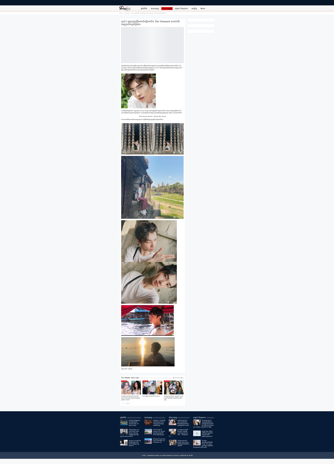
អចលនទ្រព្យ (155, 8)
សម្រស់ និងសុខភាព (181, 8)
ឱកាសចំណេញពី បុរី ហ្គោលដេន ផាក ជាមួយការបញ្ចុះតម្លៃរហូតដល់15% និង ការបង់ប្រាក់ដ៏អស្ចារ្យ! (159, 432)
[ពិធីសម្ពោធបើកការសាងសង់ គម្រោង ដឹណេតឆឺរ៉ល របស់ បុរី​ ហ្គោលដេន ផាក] (148, 441)
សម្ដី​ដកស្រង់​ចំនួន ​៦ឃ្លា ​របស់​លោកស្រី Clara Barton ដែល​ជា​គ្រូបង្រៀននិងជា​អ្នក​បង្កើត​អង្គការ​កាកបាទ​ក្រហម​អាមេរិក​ (129, 433)
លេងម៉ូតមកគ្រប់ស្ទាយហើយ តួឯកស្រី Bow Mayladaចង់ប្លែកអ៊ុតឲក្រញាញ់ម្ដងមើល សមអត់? (183, 422)
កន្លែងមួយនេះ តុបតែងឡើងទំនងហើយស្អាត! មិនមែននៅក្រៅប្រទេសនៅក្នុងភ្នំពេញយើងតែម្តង (159, 422)
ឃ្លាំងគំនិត (144, 8)
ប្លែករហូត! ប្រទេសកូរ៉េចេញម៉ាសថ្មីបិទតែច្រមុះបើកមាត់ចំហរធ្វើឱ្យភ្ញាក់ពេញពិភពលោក (135, 443)
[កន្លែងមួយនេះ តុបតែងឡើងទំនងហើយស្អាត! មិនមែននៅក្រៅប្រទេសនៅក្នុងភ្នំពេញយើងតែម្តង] (148, 422)
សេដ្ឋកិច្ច (194, 8)
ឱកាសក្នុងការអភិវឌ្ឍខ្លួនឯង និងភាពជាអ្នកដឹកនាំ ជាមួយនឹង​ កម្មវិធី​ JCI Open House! (134, 422)
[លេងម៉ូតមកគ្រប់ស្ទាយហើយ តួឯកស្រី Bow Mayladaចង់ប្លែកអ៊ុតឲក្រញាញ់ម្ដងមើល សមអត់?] (131, 387)
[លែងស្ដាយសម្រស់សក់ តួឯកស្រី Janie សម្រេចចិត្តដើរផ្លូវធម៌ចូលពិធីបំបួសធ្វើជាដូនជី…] (174, 387)
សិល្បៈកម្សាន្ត (167, 8)
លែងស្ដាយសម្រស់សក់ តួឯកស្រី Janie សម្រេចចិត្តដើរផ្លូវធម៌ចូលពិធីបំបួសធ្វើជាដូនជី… (183, 443)
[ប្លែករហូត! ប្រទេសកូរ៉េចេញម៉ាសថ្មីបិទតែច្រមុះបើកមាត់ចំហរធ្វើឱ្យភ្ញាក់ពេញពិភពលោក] (124, 442)
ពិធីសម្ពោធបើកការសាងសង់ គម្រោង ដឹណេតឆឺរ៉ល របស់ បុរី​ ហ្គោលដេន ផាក (159, 440)
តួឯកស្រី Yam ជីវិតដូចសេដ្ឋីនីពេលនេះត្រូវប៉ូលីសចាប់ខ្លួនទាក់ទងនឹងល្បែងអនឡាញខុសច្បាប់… (208, 433)
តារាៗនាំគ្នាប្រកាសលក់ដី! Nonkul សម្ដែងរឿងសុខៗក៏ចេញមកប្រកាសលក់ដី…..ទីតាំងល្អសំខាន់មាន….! (178, 433)
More (203, 8)
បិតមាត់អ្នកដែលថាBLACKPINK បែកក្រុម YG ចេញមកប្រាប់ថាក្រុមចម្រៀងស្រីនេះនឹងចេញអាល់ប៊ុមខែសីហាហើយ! (203, 444)
